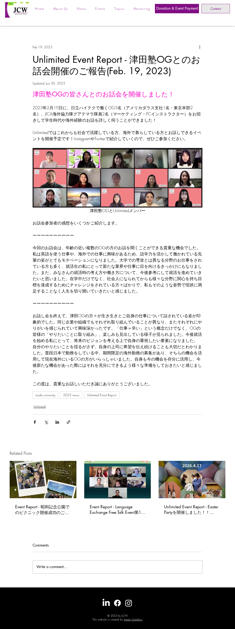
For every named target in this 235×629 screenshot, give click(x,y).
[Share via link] (68, 422)
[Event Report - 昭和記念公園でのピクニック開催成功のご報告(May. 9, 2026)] (43, 479)
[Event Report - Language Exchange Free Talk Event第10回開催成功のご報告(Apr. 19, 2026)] (117, 479)
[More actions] (199, 47)
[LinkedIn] (106, 603)
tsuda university (45, 395)
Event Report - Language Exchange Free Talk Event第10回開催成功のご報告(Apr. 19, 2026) (117, 509)
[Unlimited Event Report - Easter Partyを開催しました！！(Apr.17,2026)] (192, 479)
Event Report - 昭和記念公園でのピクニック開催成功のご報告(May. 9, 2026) (42, 509)
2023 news (71, 395)
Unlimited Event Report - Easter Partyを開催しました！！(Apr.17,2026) (191, 509)
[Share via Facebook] (35, 422)
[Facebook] (117, 603)
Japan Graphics (133, 619)
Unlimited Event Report (101, 395)
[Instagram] (128, 603)
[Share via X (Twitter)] (46, 422)
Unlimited (40, 406)
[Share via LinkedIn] (57, 422)
